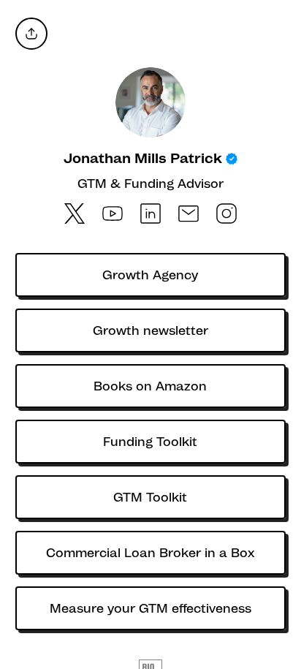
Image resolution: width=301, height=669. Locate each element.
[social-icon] (74, 215)
